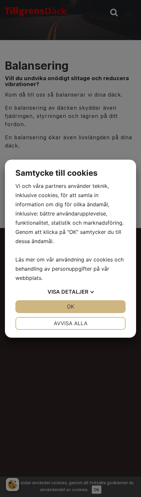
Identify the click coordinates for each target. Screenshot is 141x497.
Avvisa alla (71, 323)
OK (70, 306)
